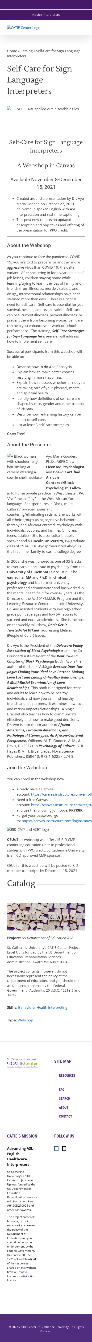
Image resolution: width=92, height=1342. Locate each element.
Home (12, 50)
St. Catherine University (53, 1327)
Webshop (25, 1020)
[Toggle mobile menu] (83, 27)
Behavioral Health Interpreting (42, 1007)
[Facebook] (56, 1148)
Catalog (27, 50)
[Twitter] (64, 1148)
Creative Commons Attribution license (21, 1276)
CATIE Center (27, 1327)
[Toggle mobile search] (74, 27)
